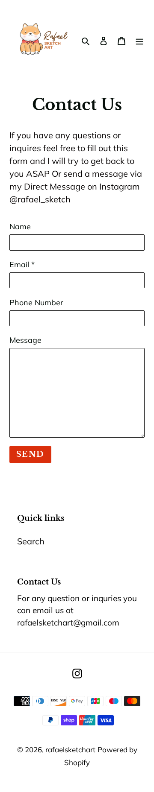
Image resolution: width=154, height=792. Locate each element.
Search (30, 541)
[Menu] (139, 40)
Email (22, 264)
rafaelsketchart (70, 749)
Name (20, 226)
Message (25, 340)
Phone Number (36, 302)
